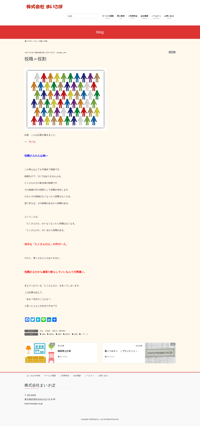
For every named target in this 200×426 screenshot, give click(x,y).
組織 (43, 334)
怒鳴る (67, 334)
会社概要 (77, 376)
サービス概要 (50, 376)
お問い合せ (103, 376)
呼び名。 (33, 142)
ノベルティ (89, 376)
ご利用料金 (64, 376)
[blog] (40, 353)
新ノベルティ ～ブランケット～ (121, 351)
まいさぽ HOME (33, 376)
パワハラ (84, 334)
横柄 (59, 334)
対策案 (47, 331)
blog (172, 52)
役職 (75, 334)
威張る (51, 334)
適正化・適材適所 (58, 331)
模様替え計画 (64, 351)
